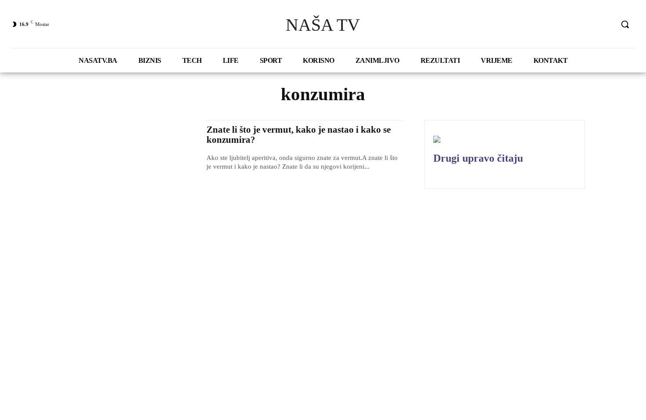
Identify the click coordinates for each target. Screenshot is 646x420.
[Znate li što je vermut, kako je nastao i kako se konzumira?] (129, 161)
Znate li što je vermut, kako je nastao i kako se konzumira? (299, 134)
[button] (624, 24)
